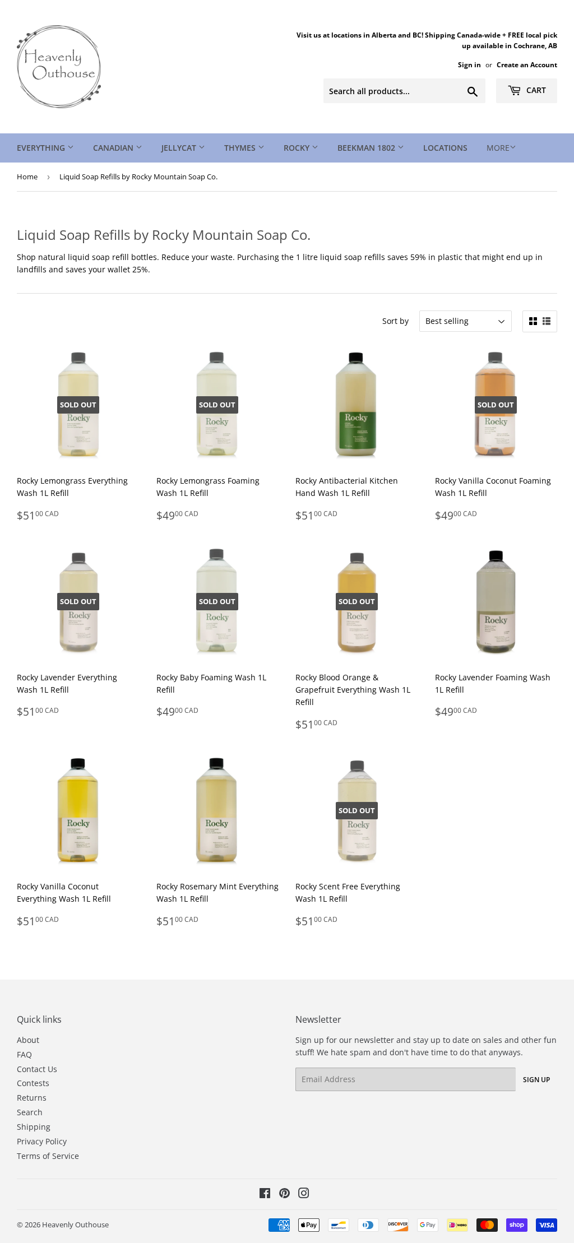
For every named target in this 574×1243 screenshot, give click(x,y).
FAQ (24, 1054)
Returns (32, 1097)
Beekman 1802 (367, 147)
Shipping (33, 1126)
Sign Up (536, 1079)
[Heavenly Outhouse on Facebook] (265, 1194)
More (498, 147)
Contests (33, 1083)
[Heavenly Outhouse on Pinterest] (284, 1194)
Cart (535, 90)
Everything (42, 147)
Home (27, 176)
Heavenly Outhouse (75, 1224)
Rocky (298, 147)
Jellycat (179, 147)
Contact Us (37, 1069)
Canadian (114, 147)
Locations (445, 147)
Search (30, 1112)
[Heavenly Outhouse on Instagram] (303, 1194)
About (28, 1040)
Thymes (241, 147)
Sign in (469, 64)
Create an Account (527, 64)
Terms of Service (48, 1156)
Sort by (395, 321)
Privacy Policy (42, 1141)
